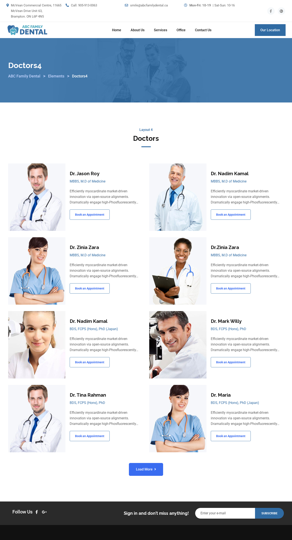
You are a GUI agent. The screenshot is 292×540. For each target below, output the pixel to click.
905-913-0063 (87, 5)
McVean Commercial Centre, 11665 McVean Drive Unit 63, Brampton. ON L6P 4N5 (36, 10)
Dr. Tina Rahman (88, 395)
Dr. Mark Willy (226, 321)
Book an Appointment (89, 214)
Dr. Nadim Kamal (230, 173)
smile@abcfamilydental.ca (149, 5)
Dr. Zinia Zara (84, 247)
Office (181, 30)
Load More (144, 469)
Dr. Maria (221, 395)
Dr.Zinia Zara (225, 247)
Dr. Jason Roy (84, 173)
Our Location (270, 30)
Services (160, 30)
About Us (138, 30)
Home (116, 30)
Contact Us (203, 30)
